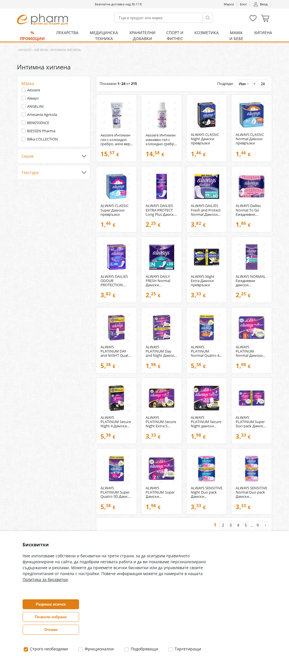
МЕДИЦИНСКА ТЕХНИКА (104, 35)
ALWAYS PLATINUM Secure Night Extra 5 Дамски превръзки (161, 421)
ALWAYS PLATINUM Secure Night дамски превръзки (206, 421)
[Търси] (208, 17)
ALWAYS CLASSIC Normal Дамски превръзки (250, 139)
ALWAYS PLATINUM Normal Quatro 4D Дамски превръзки (206, 351)
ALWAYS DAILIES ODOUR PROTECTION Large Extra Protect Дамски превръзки (114, 280)
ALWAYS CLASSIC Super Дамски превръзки (114, 210)
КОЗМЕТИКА (206, 32)
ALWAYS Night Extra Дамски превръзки (202, 280)
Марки (229, 4)
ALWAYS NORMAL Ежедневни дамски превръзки (251, 280)
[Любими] (253, 20)
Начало (25, 50)
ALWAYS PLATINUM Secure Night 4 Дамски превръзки (115, 421)
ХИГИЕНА (263, 32)
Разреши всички (51, 604)
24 (263, 84)
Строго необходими (48, 649)
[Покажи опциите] (53, 156)
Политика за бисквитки (45, 579)
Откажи (51, 630)
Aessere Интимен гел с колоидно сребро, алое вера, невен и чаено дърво (116, 139)
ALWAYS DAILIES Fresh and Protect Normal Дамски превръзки (206, 210)
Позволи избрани (51, 617)
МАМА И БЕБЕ (236, 35)
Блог (243, 4)
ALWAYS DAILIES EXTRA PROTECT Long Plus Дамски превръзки (161, 210)
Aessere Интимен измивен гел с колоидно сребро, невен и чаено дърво (161, 139)
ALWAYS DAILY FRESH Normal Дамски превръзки (158, 280)
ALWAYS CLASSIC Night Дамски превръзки (205, 139)
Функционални (99, 649)
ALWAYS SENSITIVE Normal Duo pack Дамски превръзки (251, 492)
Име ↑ (244, 84)
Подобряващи (144, 649)
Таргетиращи (187, 649)
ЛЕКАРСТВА (67, 32)
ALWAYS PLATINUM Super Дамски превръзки (160, 492)
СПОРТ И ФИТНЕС (174, 35)
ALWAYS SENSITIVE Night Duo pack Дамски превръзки (206, 492)
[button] (265, 19)
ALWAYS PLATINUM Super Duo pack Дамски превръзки (251, 421)
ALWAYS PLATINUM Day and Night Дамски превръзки (161, 351)
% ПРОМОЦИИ (32, 35)
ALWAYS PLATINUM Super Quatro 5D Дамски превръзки (116, 492)
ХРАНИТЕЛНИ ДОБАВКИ (142, 35)
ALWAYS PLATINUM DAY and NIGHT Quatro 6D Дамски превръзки (116, 351)
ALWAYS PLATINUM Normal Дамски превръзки (249, 351)
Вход (264, 4)
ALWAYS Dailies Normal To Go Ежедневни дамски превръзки (248, 210)
